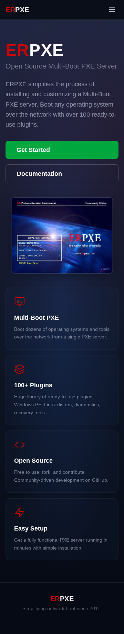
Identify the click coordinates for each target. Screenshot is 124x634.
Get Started (33, 149)
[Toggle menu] (111, 9)
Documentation (39, 173)
